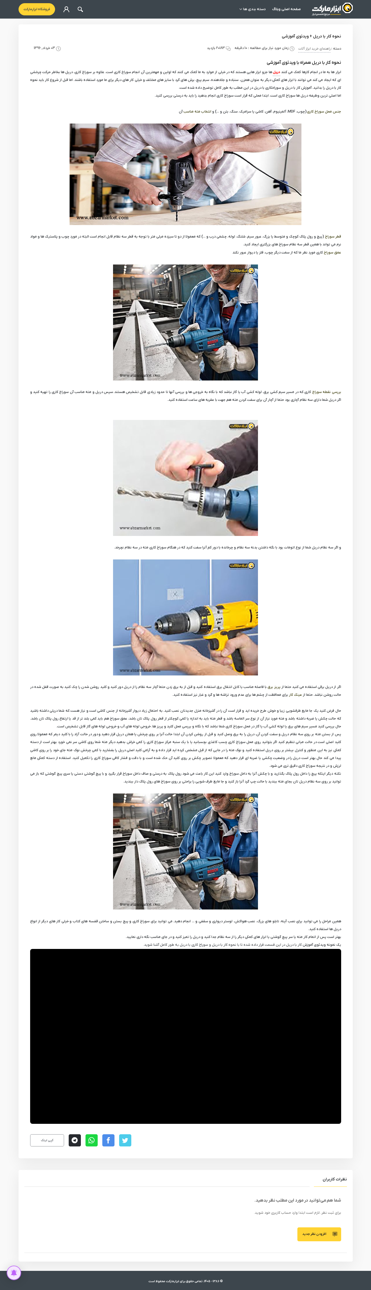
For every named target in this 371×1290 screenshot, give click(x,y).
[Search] (80, 9)
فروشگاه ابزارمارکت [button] (36, 9)
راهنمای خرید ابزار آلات (314, 49)
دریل (276, 72)
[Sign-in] (66, 9)
